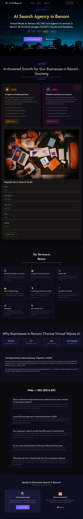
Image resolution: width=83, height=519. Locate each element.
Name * (6, 186)
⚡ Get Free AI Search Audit (33, 39)
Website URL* (7, 205)
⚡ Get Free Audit (22, 507)
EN (77, 2)
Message (6, 223)
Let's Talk (70, 3)
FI (77, 4)
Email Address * (8, 196)
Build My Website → (53, 121)
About (39, 3)
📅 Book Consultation (51, 39)
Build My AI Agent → (12, 121)
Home (33, 3)
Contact (46, 3)
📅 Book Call (60, 507)
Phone (6, 214)
